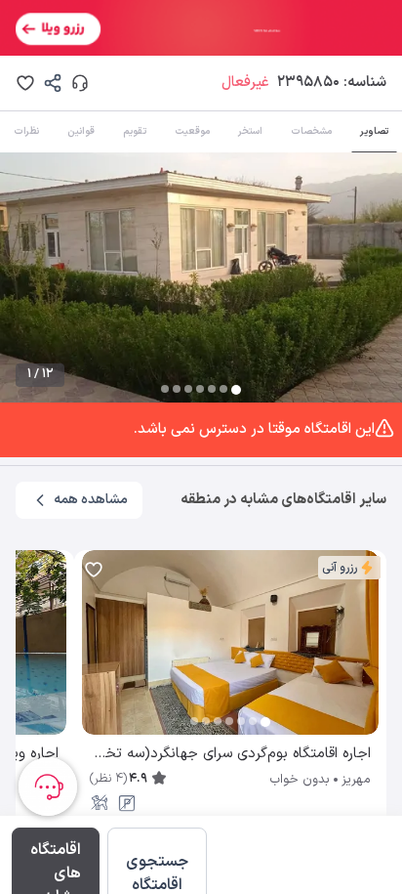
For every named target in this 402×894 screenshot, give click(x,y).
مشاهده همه (91, 500)
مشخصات (311, 131)
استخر (250, 131)
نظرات (26, 131)
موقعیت (192, 131)
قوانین (81, 131)
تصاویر (374, 131)
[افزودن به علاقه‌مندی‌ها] (25, 83)
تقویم (134, 131)
